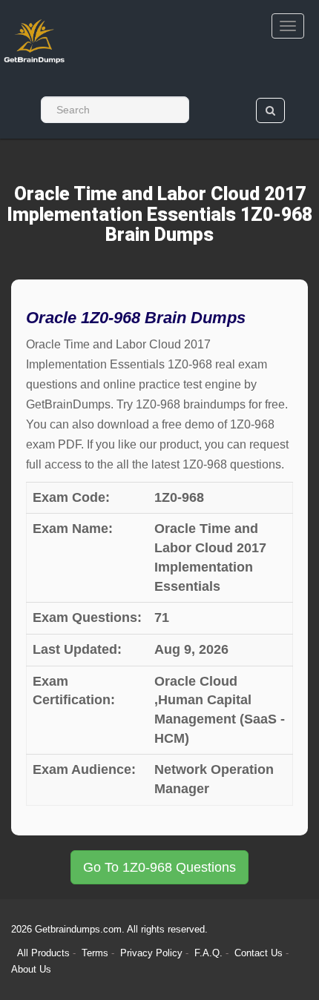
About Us (31, 969)
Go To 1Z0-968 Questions (159, 867)
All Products (43, 952)
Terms (95, 952)
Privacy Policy (152, 952)
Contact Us (260, 952)
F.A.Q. (210, 952)
